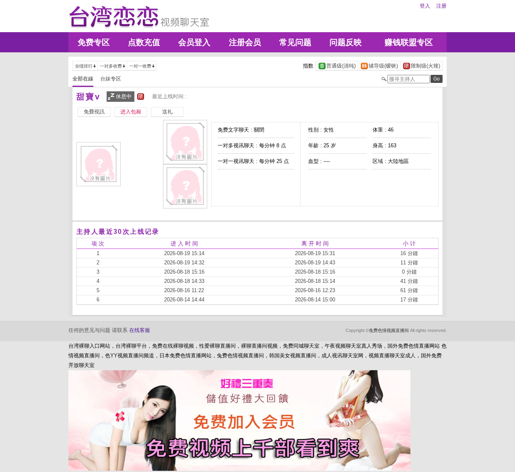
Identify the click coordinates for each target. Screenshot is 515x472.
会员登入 (194, 42)
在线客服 (139, 330)
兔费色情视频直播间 (389, 330)
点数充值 (144, 42)
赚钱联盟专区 (409, 42)
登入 (425, 6)
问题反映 (346, 42)
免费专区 (94, 42)
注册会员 (245, 42)
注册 (441, 6)
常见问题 (295, 42)
